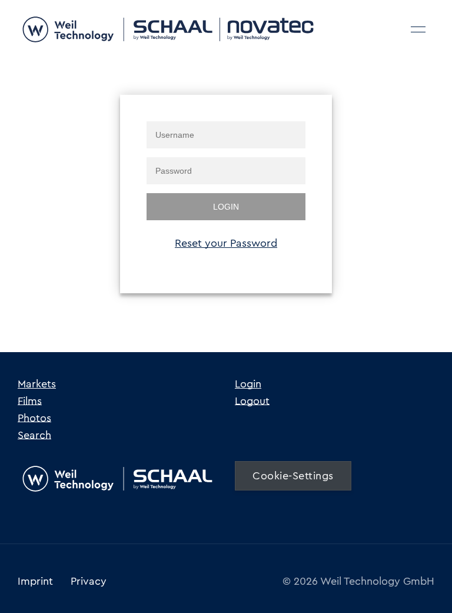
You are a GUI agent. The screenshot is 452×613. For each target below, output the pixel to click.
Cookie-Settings (293, 475)
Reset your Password (226, 243)
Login (248, 384)
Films (30, 401)
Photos (34, 418)
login (226, 206)
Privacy (89, 581)
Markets (37, 384)
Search (34, 435)
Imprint (35, 581)
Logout (252, 401)
